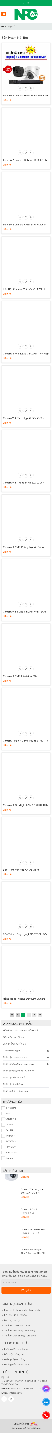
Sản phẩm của (21, 1424)
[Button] (2, 27)
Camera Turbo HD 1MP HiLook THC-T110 (25, 741)
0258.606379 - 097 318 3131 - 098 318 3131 (31, 1388)
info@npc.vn (15, 1393)
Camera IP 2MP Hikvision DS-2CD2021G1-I (20, 676)
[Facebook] (4, 1399)
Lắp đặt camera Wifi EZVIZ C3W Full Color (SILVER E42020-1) (24, 289)
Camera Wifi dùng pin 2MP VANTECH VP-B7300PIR (24, 612)
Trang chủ (10, 26)
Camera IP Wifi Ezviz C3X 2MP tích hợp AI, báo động (26, 354)
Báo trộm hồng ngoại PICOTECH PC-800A (25, 934)
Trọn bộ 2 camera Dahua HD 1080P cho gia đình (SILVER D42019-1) (25, 160)
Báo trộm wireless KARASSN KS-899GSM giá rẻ (22, 870)
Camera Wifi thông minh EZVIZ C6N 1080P (23, 483)
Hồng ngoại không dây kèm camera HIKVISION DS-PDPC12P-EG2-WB (24, 999)
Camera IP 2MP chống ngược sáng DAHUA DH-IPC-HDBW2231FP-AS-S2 (24, 547)
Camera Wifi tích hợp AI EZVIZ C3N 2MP (23, 418)
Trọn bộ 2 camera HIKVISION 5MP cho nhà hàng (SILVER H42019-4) (25, 96)
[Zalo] (11, 1399)
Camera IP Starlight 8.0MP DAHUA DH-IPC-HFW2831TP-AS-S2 (25, 805)
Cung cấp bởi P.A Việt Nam (26, 1428)
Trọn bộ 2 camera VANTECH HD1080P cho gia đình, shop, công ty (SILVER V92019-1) (24, 225)
